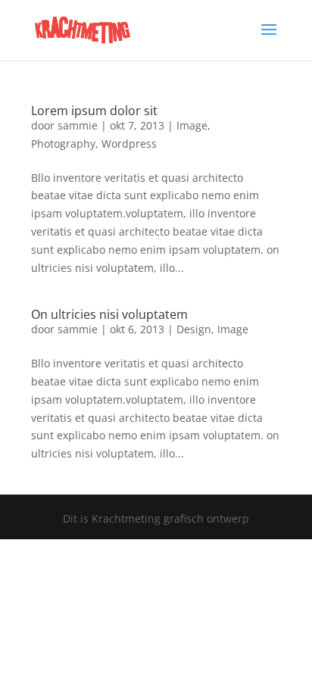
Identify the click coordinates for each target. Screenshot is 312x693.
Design (193, 329)
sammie (78, 125)
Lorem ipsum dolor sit (94, 110)
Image (191, 125)
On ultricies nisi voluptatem (109, 314)
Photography (63, 143)
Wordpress (129, 143)
